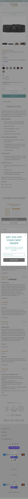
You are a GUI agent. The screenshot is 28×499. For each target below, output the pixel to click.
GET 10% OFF (14, 260)
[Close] (25, 235)
